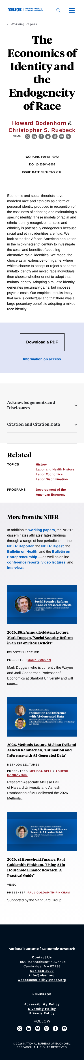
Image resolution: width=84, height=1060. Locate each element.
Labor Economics (49, 474)
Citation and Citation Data (33, 424)
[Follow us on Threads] (46, 1028)
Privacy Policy (42, 1013)
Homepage (42, 994)
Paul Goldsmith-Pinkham (49, 892)
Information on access (42, 359)
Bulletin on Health (22, 551)
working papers (41, 530)
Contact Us (42, 957)
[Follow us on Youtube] (64, 1028)
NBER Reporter (20, 546)
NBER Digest (52, 546)
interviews (15, 568)
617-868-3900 (42, 971)
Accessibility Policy (42, 1004)
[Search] (58, 10)
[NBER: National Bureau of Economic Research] (26, 10)
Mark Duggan (39, 659)
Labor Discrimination (52, 479)
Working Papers (24, 24)
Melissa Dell (41, 771)
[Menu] (72, 10)
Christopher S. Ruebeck (42, 130)
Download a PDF (42, 342)
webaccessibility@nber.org (42, 980)
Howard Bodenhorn (39, 123)
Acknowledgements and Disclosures (31, 405)
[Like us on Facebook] (55, 1028)
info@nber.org (42, 975)
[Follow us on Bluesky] (37, 1028)
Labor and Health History (55, 469)
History (41, 464)
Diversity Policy (42, 1009)
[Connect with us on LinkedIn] (28, 1028)
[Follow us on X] (19, 1028)
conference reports (23, 562)
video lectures (53, 562)
